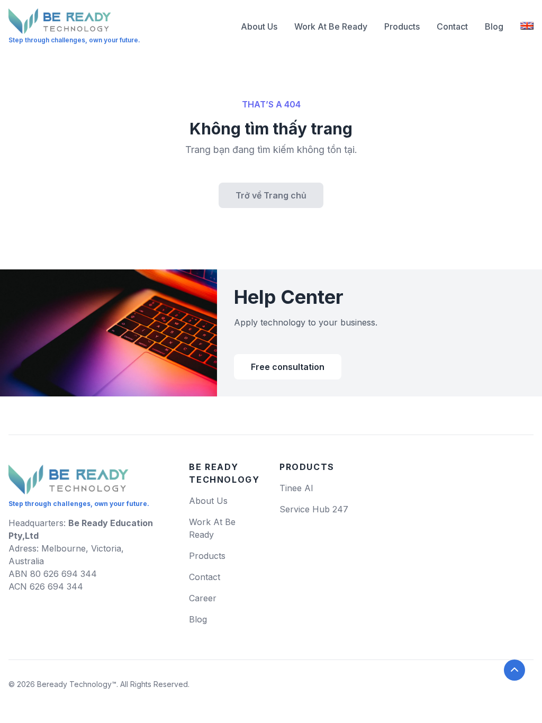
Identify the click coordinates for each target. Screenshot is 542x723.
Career (202, 598)
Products (402, 26)
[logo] (68, 475)
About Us (259, 26)
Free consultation (287, 367)
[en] (527, 26)
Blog (494, 26)
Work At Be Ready (330, 26)
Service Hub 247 (313, 509)
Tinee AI (296, 488)
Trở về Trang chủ (271, 195)
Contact (452, 26)
